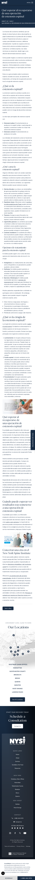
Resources (17, 768)
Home (3, 21)
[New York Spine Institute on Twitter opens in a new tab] (20, 833)
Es (7, 21)
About (17, 758)
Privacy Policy (20, 846)
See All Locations (17, 699)
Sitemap (28, 846)
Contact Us (17, 726)
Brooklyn (17, 675)
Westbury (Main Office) (18, 664)
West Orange (17, 688)
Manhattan (17, 668)
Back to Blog (8, 608)
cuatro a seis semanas (12, 522)
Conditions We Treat (17, 765)
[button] (3, 873)
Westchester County (17, 671)
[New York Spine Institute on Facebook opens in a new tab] (15, 833)
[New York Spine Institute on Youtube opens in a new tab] (25, 833)
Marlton (17, 685)
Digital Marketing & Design (19, 853)
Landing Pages (17, 692)
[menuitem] (10, 833)
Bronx (17, 678)
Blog (11, 21)
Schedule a (17, 716)
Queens (17, 682)
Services (17, 761)
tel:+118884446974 (23, 872)
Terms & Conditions (10, 846)
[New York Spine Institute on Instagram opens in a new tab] (10, 833)
